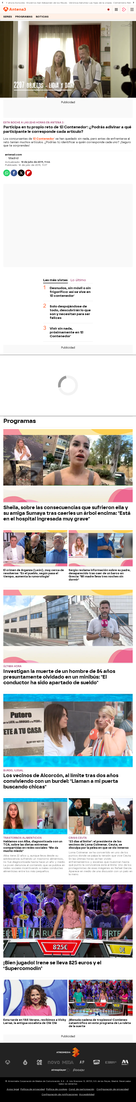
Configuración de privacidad (113, 1089)
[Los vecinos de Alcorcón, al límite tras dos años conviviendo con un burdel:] (68, 731)
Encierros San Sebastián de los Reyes (47, 3)
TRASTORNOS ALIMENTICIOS (22, 838)
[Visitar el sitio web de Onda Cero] (96, 1062)
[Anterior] (2, 2)
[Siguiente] (133, 2)
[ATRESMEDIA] (68, 1052)
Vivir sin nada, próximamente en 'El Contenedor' (66, 332)
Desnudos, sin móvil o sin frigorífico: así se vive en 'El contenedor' (70, 292)
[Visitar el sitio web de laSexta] (25, 1062)
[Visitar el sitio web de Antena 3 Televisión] (11, 1062)
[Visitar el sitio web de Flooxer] (79, 1070)
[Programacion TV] (116, 9)
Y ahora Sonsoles (15, 3)
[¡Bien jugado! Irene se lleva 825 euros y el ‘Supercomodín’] (68, 921)
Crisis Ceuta (78, 838)
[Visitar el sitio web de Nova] (54, 1062)
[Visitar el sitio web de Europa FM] (111, 1062)
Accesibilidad (86, 1094)
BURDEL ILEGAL (13, 770)
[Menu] (132, 9)
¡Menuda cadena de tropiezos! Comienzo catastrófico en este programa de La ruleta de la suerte (100, 1023)
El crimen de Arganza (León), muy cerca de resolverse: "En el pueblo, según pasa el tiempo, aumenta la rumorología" (33, 573)
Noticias (42, 16)
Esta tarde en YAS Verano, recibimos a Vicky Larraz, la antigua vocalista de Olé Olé (34, 1021)
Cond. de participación (81, 1089)
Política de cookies (56, 1089)
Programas (24, 16)
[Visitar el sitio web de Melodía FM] (125, 1062)
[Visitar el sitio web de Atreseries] (82, 1062)
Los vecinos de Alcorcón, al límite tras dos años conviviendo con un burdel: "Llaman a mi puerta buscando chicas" (60, 781)
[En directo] (108, 9)
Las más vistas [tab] (55, 280)
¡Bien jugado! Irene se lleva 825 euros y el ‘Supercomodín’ (52, 965)
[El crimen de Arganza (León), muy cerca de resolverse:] (35, 548)
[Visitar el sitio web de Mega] (68, 1062)
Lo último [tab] (78, 280)
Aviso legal (13, 1089)
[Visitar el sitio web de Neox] (39, 1062)
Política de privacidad (32, 1089)
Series (7, 16)
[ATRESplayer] (124, 9)
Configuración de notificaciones (60, 1094)
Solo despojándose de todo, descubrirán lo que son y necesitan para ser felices (70, 312)
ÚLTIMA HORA (12, 666)
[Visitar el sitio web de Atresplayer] (60, 1070)
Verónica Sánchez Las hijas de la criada (90, 3)
